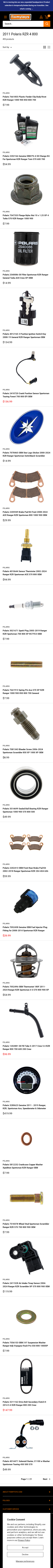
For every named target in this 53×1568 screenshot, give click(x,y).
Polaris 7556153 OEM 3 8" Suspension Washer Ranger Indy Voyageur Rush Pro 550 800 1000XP (25, 1344)
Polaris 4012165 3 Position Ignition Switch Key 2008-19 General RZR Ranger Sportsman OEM (24, 335)
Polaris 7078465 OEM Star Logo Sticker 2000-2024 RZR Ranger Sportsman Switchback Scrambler (26, 454)
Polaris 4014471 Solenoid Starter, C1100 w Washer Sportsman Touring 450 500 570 (26, 1463)
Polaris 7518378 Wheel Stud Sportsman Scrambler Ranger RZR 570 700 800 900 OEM (26, 1225)
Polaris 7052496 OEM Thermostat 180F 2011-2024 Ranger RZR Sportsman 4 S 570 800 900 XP (26, 988)
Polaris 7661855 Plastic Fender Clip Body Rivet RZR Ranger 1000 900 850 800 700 (24, 98)
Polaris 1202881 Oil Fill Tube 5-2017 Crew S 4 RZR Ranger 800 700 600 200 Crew (26, 1047)
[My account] (41, 17)
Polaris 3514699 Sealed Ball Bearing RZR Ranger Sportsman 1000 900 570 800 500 (25, 810)
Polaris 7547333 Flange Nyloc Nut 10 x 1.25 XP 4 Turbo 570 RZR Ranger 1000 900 (26, 217)
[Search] (46, 24)
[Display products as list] (49, 47)
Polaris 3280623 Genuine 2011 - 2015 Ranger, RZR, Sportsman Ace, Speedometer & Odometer (24, 1107)
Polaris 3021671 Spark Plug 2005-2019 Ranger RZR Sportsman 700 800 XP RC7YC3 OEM (25, 632)
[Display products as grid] (44, 47)
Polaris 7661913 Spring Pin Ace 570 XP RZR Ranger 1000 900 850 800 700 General (23, 691)
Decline (25, 1554)
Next (45, 1479)
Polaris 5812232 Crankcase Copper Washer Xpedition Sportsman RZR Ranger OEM (23, 1166)
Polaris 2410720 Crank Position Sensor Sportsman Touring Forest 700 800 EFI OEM (26, 395)
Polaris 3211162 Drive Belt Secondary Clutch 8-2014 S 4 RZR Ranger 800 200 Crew (25, 1403)
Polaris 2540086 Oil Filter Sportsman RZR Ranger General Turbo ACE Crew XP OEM (25, 276)
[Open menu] (5, 17)
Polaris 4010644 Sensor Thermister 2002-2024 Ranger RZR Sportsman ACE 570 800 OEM (25, 573)
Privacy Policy (24, 1540)
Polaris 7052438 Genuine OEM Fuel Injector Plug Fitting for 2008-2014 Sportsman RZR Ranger (25, 929)
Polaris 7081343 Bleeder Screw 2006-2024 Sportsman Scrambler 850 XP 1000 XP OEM (23, 751)
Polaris (6, 93)
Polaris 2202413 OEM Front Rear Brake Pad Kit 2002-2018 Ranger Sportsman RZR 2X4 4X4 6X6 (25, 869)
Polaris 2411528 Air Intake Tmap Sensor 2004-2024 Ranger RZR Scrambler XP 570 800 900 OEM (26, 1285)
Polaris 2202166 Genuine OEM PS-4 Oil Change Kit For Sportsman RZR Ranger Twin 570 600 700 (26, 157)
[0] (46, 17)
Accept (25, 1547)
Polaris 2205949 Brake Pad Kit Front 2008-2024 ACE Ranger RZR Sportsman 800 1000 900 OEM (25, 513)
